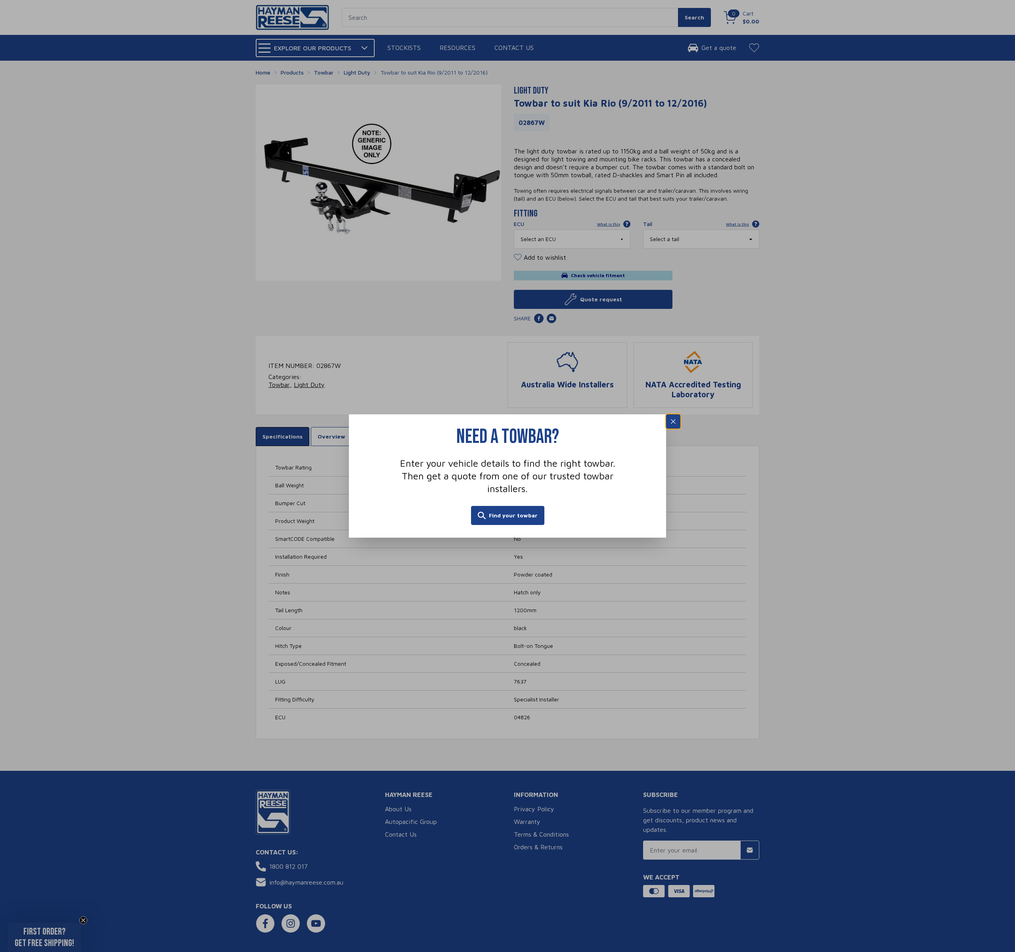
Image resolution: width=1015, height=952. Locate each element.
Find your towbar (513, 515)
